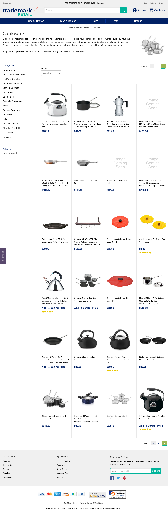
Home (70, 27)
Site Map (67, 503)
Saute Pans (8, 97)
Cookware (96, 27)
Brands (138, 21)
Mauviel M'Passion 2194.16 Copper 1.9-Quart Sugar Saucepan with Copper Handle (152, 183)
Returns (153, 3)
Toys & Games (68, 21)
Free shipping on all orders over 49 (84, 3)
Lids (5, 119)
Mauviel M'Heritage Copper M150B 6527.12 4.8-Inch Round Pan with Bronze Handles (152, 124)
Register (67, 461)
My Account (61, 465)
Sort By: (44, 68)
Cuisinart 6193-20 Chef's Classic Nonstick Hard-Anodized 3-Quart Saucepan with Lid (87, 124)
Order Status (61, 469)
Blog (145, 3)
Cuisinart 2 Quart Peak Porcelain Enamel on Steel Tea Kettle (119, 360)
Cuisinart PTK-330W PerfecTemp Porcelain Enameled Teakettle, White (55, 124)
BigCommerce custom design (100, 508)
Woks (5, 106)
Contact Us (7, 3)
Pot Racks (7, 115)
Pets (115, 21)
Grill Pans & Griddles (12, 83)
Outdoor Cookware (11, 110)
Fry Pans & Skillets (11, 79)
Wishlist (59, 477)
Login (58, 461)
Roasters (7, 137)
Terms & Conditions (95, 503)
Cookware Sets (10, 70)
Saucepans (8, 92)
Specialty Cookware (12, 101)
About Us (6, 461)
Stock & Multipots (11, 88)
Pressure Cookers (11, 124)
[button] (3, 256)
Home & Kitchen (35, 21)
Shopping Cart (62, 473)
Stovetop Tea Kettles (12, 128)
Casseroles (8, 132)
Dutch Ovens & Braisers (14, 74)
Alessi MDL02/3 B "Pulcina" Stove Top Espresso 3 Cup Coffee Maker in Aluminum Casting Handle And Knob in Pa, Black (120, 126)
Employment (8, 477)
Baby (95, 21)
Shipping (162, 3)
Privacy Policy (79, 503)
